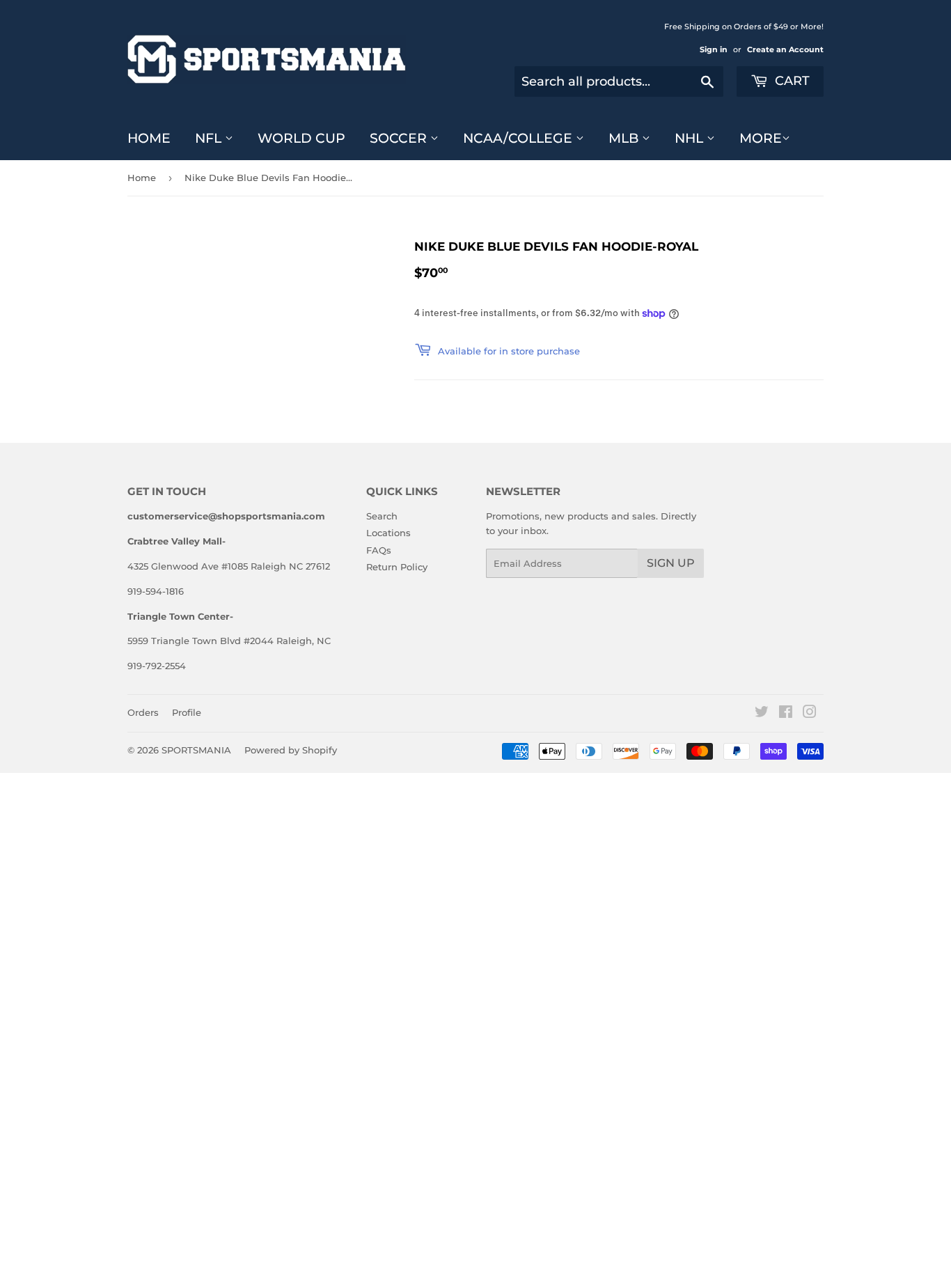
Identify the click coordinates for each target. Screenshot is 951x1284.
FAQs (378, 550)
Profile (186, 712)
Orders (143, 712)
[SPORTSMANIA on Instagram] (810, 713)
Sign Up (671, 563)
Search (382, 516)
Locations (388, 532)
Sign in (714, 49)
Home (149, 138)
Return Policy (396, 566)
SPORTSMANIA (196, 749)
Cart (790, 80)
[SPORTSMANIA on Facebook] (785, 713)
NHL (691, 138)
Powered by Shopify (290, 749)
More (760, 138)
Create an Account (785, 49)
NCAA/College (519, 138)
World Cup (301, 138)
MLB (625, 138)
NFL (210, 138)
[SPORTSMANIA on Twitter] (762, 713)
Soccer (400, 138)
